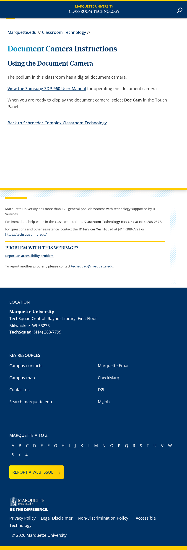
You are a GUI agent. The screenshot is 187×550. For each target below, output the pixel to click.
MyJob (104, 401)
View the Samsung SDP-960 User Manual (47, 88)
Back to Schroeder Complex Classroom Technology (57, 122)
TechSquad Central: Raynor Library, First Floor (53, 318)
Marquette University (94, 6)
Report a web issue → (36, 472)
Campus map (22, 377)
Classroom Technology (94, 12)
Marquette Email (114, 365)
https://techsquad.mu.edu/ (26, 234)
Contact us (19, 389)
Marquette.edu (22, 32)
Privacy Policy (22, 518)
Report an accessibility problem (29, 256)
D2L (101, 389)
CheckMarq (108, 377)
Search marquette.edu (30, 401)
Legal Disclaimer (57, 518)
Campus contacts (25, 365)
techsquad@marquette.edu (92, 266)
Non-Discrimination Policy (103, 518)
